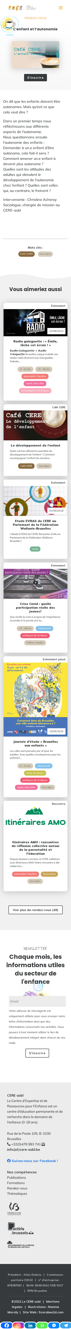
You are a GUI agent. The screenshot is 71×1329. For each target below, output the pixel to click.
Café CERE (26, 253)
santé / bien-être (35, 383)
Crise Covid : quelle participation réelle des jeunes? (35, 607)
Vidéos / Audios (35, 642)
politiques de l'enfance (35, 635)
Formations (16, 1183)
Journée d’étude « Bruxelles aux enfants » (35, 743)
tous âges (45, 253)
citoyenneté (44, 628)
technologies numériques (35, 390)
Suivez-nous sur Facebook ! (34, 1160)
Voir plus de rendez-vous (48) (35, 910)
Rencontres (49, 873)
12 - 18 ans (44, 369)
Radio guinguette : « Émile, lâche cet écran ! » (35, 343)
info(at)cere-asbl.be (23, 1149)
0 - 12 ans (25, 369)
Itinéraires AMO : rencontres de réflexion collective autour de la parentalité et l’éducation (36, 848)
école (35, 548)
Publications (16, 1177)
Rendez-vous (36, 18)
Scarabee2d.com (51, 1312)
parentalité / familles (35, 376)
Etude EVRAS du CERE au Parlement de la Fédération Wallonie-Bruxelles (35, 524)
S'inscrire (35, 78)
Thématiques (17, 1193)
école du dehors (35, 772)
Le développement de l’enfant (35, 445)
